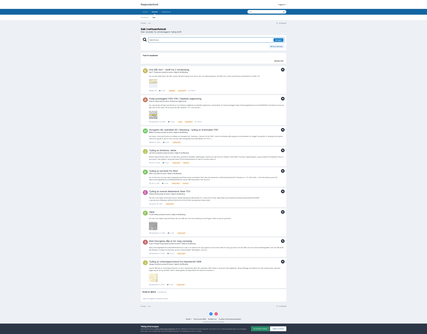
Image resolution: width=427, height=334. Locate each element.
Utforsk (145, 12)
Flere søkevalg (277, 46)
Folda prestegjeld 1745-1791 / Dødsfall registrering (175, 98)
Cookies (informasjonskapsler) (230, 319)
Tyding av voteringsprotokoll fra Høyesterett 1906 (175, 261)
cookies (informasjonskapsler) (164, 329)
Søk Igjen (278, 40)
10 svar (172, 122)
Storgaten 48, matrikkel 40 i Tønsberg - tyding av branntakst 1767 (183, 129)
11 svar (171, 253)
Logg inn (281, 4)
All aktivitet (144, 17)
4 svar (171, 233)
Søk (153, 17)
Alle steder (274, 12)
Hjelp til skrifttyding (181, 72)
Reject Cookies (278, 329)
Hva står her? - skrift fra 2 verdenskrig (169, 69)
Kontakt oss (212, 319)
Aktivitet (155, 12)
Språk (188, 319)
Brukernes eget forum (178, 101)
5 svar (162, 90)
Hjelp (151, 212)
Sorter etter (278, 61)
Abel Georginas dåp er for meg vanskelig (170, 241)
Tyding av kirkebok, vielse (162, 150)
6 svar (166, 163)
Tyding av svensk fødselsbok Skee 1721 (169, 191)
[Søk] (283, 12)
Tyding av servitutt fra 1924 (163, 171)
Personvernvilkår (200, 319)
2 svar (166, 142)
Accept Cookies (261, 329)
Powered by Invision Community (213, 322)
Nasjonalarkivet (149, 4)
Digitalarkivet (166, 12)
